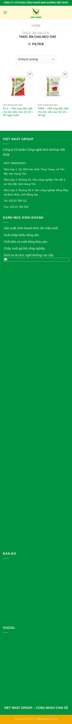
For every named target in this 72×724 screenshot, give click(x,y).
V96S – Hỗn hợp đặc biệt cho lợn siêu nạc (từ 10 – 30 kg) (53, 112)
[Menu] (5, 12)
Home (36, 25)
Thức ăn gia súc (36, 33)
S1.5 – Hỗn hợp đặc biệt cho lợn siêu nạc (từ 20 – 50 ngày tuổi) (18, 112)
